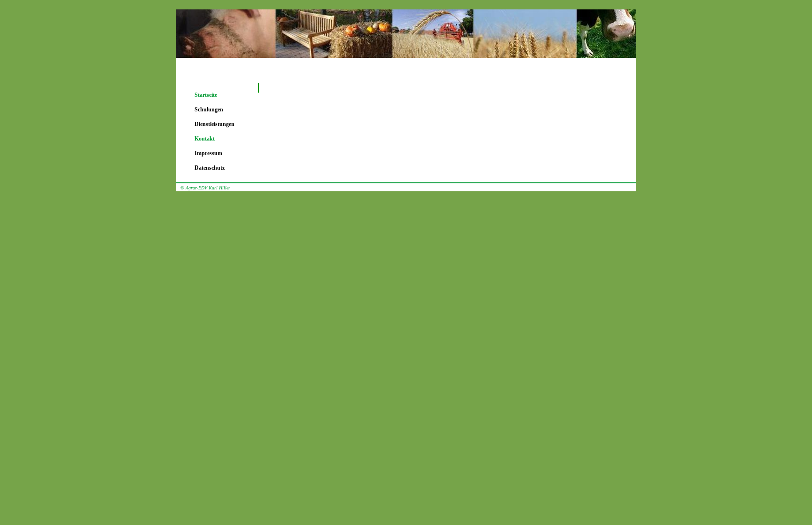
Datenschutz (210, 168)
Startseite (206, 95)
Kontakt (205, 138)
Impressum (208, 153)
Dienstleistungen (214, 124)
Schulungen (209, 109)
